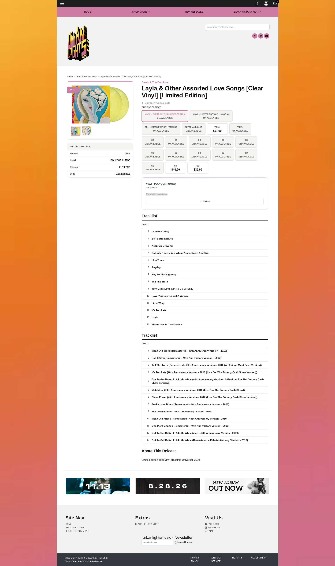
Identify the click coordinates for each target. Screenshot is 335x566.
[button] (140, 12)
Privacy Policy (194, 560)
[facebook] (255, 36)
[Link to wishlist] (257, 4)
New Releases (194, 11)
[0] (275, 4)
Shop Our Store (74, 527)
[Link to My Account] (266, 4)
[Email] (267, 36)
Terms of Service (216, 560)
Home (70, 76)
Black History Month (247, 11)
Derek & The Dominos (86, 76)
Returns (237, 558)
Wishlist (206, 201)
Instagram (213, 527)
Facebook (213, 524)
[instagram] (261, 36)
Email (210, 531)
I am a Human (184, 542)
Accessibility (259, 558)
